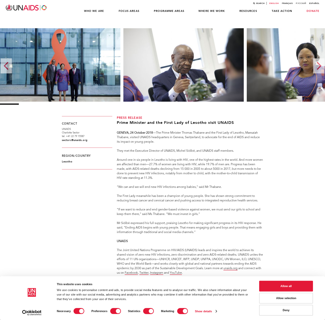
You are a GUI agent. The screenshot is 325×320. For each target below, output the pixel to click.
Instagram (156, 272)
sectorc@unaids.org (74, 140)
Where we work (211, 11)
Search (260, 3)
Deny (286, 310)
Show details (203, 311)
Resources (248, 11)
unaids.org (230, 268)
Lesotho (67, 162)
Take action (282, 11)
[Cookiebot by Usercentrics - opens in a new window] (31, 312)
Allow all (286, 286)
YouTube (176, 272)
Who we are (94, 11)
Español (314, 3)
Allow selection (286, 298)
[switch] (115, 311)
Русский (301, 3)
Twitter (144, 272)
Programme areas (169, 11)
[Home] (26, 8)
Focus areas (129, 11)
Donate (313, 11)
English (274, 3)
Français (287, 3)
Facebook (131, 272)
